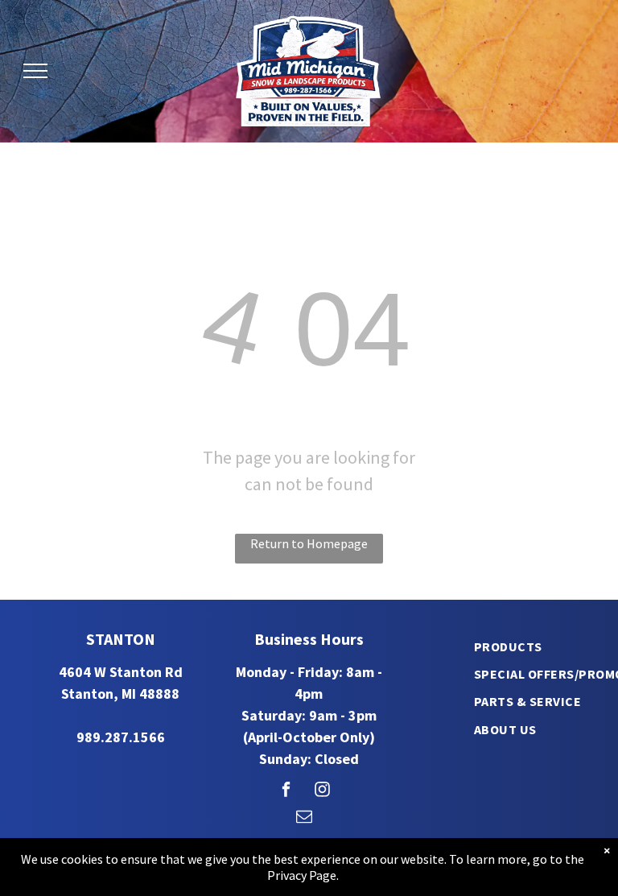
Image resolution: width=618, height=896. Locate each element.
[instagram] (322, 791)
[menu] (35, 71)
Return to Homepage (309, 543)
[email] (303, 818)
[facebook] (286, 791)
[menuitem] (508, 645)
